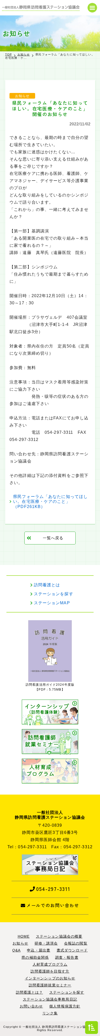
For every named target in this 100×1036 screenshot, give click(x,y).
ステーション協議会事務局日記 (50, 999)
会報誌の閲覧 (75, 943)
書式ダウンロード (72, 950)
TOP (8, 54)
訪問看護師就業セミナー (50, 985)
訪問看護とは (47, 585)
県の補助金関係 (35, 957)
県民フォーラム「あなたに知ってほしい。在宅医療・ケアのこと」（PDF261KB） (50, 501)
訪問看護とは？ (29, 992)
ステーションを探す (53, 594)
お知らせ (23, 54)
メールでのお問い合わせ (52, 905)
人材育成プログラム (50, 964)
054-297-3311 (53, 888)
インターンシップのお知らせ (50, 978)
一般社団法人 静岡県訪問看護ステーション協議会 (57, 1026)
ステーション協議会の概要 (59, 936)
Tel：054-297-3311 (27, 847)
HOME (23, 936)
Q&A (16, 950)
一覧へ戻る (53, 538)
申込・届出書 (38, 950)
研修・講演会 (46, 943)
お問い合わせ (31, 1006)
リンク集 (50, 1013)
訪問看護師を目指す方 (50, 971)
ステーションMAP (52, 603)
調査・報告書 (66, 957)
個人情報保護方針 (64, 1006)
